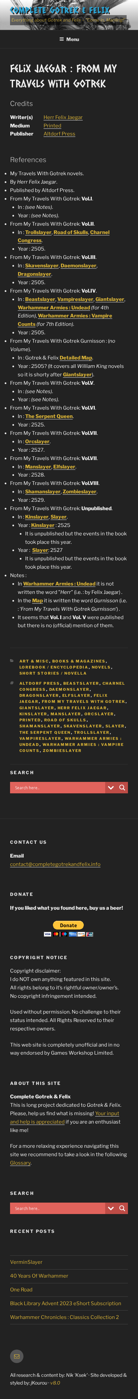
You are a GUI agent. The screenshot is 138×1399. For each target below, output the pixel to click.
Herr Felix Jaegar (63, 117)
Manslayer (38, 467)
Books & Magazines (79, 661)
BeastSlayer (81, 683)
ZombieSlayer (62, 750)
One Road (21, 1290)
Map (37, 601)
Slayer (59, 517)
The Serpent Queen (49, 416)
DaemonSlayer (69, 689)
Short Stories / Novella (53, 673)
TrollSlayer (92, 732)
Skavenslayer (42, 266)
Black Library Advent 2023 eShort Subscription (65, 1303)
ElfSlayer (76, 695)
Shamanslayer (43, 492)
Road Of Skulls (65, 720)
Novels (101, 667)
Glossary (20, 1163)
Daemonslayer (78, 266)
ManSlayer (66, 714)
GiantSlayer (37, 708)
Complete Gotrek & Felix (60, 10)
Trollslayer (38, 232)
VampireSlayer (40, 738)
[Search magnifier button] (122, 787)
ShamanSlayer (40, 726)
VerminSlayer (26, 1262)
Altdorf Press (59, 134)
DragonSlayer (39, 695)
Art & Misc (34, 661)
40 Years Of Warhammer (39, 1276)
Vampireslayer (75, 299)
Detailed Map (76, 358)
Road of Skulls (71, 232)
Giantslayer (109, 299)
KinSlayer (33, 714)
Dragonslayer (34, 274)
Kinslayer (37, 517)
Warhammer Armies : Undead (54, 308)
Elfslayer (64, 467)
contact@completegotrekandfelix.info (55, 864)
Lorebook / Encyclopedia (54, 667)
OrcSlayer (99, 714)
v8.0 (55, 1383)
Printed (52, 126)
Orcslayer (37, 442)
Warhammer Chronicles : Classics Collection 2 (64, 1317)
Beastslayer (40, 299)
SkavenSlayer (83, 726)
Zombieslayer (79, 492)
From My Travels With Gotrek (84, 701)
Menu (72, 39)
